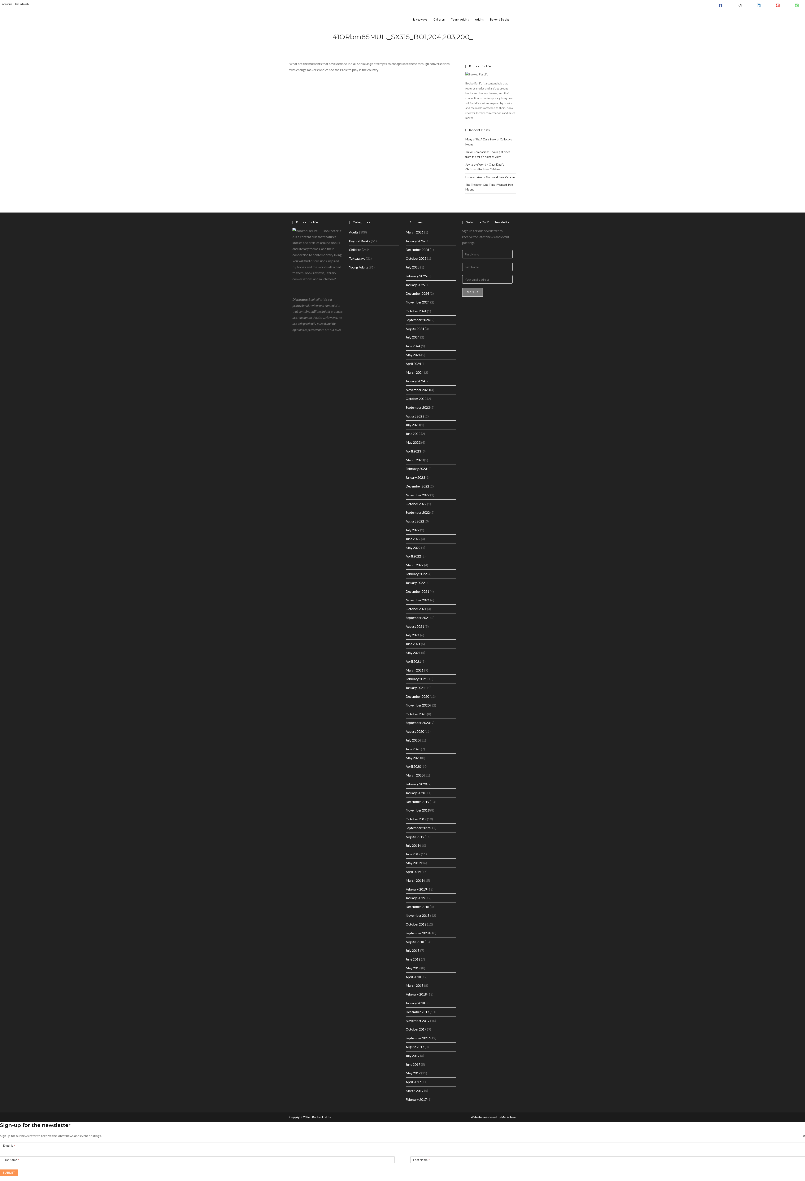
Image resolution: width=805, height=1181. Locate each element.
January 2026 (415, 241)
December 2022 (417, 486)
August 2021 (415, 626)
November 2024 (418, 302)
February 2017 (416, 1099)
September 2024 (418, 320)
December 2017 (417, 1012)
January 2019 (415, 898)
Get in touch (22, 3)
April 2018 (413, 977)
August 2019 (415, 837)
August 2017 (415, 1047)
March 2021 (414, 670)
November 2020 (418, 705)
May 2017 (413, 1073)
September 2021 (418, 618)
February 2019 (416, 889)
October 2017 (416, 1029)
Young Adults (358, 267)
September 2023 (418, 407)
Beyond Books (359, 241)
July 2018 (412, 950)
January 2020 (415, 793)
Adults (353, 232)
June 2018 (413, 959)
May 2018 (413, 968)
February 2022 (416, 574)
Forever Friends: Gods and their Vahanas (490, 177)
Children (355, 249)
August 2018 (415, 942)
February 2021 (416, 679)
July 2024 (412, 337)
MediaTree (508, 1117)
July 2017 (412, 1056)
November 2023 (418, 390)
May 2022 (413, 548)
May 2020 (413, 758)
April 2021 (413, 661)
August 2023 (415, 416)
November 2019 (418, 810)
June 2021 (413, 644)
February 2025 (416, 276)
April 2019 (413, 872)
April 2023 (413, 451)
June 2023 (413, 434)
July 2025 (412, 267)
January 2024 (415, 381)
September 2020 (418, 723)
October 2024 (416, 311)
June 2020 (413, 749)
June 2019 (413, 854)
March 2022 (414, 565)
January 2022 (415, 583)
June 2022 (413, 539)
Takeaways (357, 258)
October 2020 (416, 714)
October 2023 (416, 399)
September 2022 (418, 512)
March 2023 (414, 460)
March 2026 (414, 232)
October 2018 (416, 924)
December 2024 (417, 293)
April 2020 (413, 766)
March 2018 (414, 985)
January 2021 (415, 688)
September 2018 (418, 933)
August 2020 (415, 731)
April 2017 (413, 1082)
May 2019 (413, 863)
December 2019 (417, 802)
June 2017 (413, 1064)
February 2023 (416, 469)
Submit (9, 1172)
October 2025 (416, 258)
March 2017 (414, 1091)
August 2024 (415, 329)
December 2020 (417, 696)
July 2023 (412, 425)
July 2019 (412, 845)
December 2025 (417, 249)
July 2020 (412, 740)
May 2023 (413, 442)
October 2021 (416, 609)
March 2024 (414, 372)
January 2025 (415, 285)
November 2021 (418, 600)
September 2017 (418, 1038)
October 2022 (416, 504)
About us (7, 3)
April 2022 (413, 556)
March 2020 (414, 775)
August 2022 (415, 521)
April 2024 (413, 364)
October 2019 (416, 819)
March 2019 (414, 880)
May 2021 (413, 653)
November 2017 (418, 1021)
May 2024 (413, 355)
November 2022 (418, 495)
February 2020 (416, 784)
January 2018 (415, 1003)
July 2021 (412, 635)
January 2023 (415, 477)
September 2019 (418, 828)
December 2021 (417, 591)
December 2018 (417, 907)
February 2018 (416, 994)
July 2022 (412, 530)
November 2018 (418, 915)
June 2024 (413, 346)
